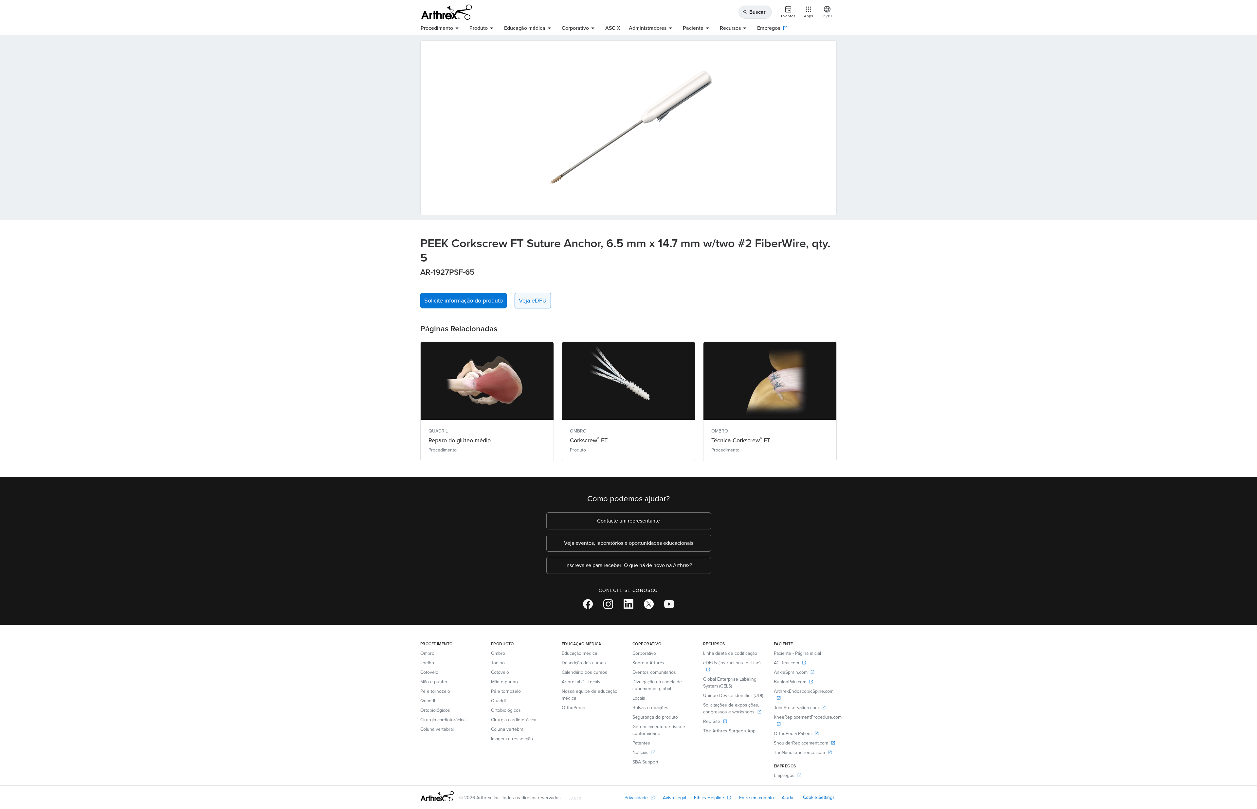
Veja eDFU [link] (533, 300)
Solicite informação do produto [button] (463, 300)
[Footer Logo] (437, 796)
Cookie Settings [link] (819, 797)
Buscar (754, 12)
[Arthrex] (446, 12)
